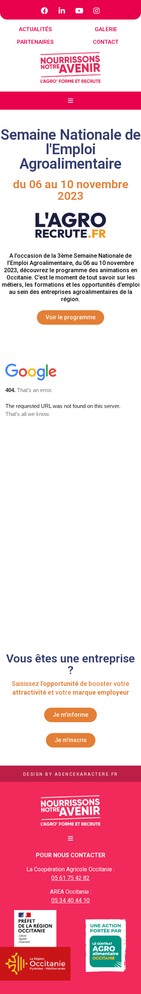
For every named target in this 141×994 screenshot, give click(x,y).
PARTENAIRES (35, 42)
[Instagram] (96, 11)
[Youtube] (79, 11)
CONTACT (106, 42)
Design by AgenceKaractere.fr (70, 774)
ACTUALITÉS (35, 29)
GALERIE (106, 29)
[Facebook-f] (44, 11)
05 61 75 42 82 (70, 878)
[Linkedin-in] (61, 11)
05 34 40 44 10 (70, 900)
